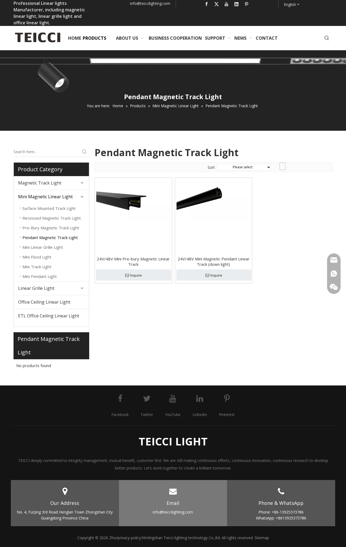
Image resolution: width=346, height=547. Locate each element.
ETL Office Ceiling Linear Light (48, 316)
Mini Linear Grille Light (42, 247)
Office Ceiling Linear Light (44, 302)
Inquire (136, 275)
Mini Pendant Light (39, 276)
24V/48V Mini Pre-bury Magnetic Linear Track (133, 261)
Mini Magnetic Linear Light (45, 197)
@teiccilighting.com (153, 3)
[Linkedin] (236, 4)
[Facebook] (206, 4)
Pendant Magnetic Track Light (50, 237)
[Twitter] (216, 4)
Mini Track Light (36, 266)
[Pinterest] (246, 4)
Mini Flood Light (36, 257)
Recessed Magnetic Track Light (51, 218)
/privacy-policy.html (133, 537)
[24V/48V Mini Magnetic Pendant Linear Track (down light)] (214, 199)
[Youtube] (226, 4)
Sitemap (262, 537)
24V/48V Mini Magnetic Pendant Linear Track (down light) (213, 261)
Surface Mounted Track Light (49, 208)
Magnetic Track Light (39, 183)
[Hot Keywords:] (326, 38)
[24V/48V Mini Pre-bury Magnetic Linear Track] (133, 199)
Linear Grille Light (36, 288)
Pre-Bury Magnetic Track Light (50, 227)
